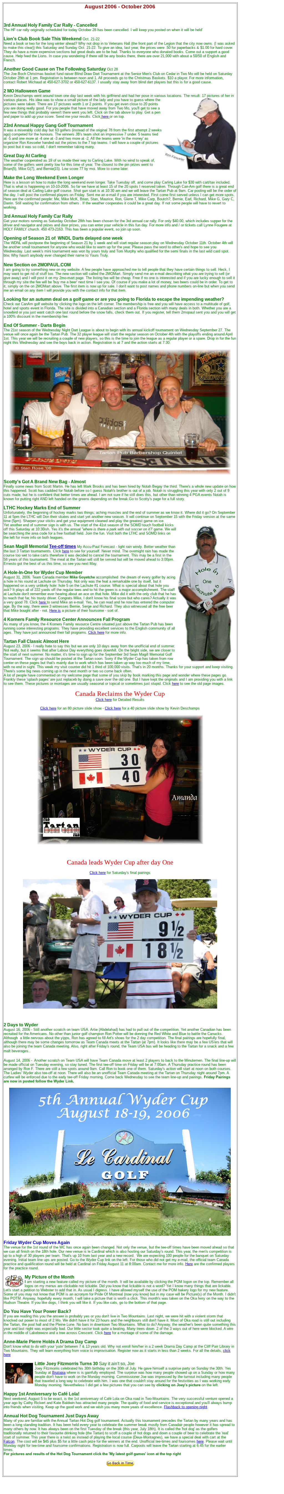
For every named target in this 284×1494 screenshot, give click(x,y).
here (105, 116)
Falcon (9, 1441)
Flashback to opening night (185, 1407)
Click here (96, 632)
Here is (55, 610)
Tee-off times (62, 546)
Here (189, 1264)
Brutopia (58, 1372)
